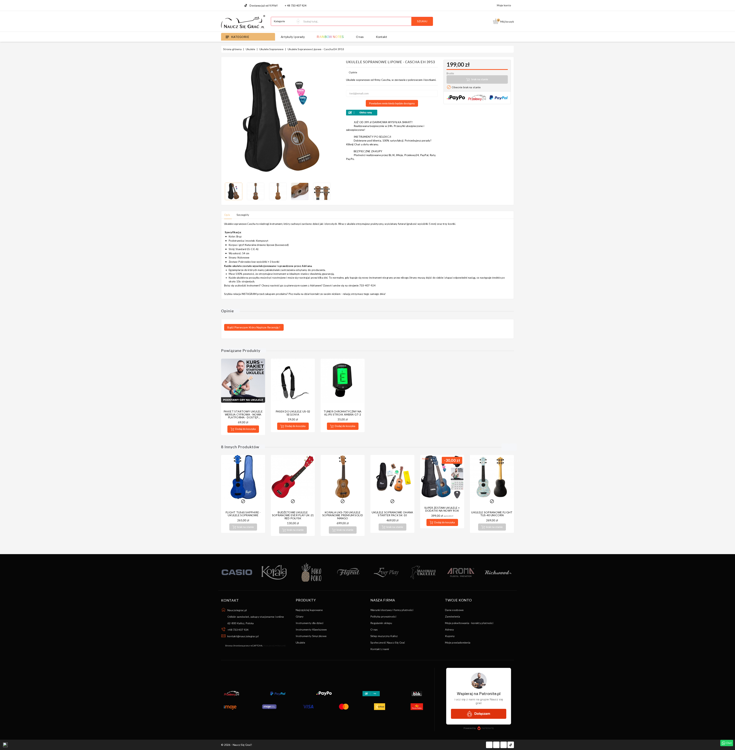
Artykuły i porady (293, 36)
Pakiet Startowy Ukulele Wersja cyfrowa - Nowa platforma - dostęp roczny (243, 416)
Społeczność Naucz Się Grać (387, 642)
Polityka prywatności (383, 616)
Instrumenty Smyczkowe (311, 636)
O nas (360, 36)
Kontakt (381, 36)
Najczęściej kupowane (309, 610)
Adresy (449, 629)
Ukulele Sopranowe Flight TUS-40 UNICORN (491, 514)
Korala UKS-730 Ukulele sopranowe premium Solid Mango (342, 515)
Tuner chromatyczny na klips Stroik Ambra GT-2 (342, 413)
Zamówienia (452, 616)
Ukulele (300, 642)
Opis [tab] (227, 214)
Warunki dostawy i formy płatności (391, 610)
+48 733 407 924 (238, 629)
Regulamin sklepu (381, 623)
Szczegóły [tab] (243, 214)
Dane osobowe (454, 610)
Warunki (281, 645)
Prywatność (269, 645)
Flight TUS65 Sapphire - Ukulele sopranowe (243, 514)
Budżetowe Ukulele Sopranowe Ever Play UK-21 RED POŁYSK (293, 515)
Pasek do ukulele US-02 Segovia (293, 413)
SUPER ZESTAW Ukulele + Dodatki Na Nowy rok (442, 509)
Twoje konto (458, 600)
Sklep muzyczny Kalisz (384, 636)
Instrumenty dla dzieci (309, 623)
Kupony (450, 636)
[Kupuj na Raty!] (392, 112)
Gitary (300, 616)
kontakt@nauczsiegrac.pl (243, 636)
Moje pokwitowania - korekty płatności (469, 623)
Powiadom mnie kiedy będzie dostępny (392, 103)
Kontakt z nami (379, 649)
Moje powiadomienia (457, 642)
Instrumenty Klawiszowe (311, 629)
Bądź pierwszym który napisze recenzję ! (253, 327)
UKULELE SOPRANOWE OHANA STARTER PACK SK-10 (392, 514)
